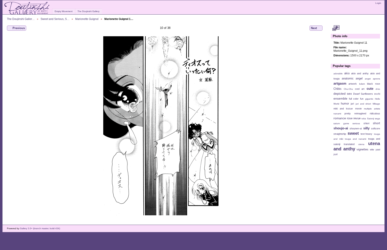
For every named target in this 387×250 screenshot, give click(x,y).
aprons (376, 78)
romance (339, 118)
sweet (353, 133)
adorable (338, 73)
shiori (366, 123)
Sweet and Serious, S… (55, 18)
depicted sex (342, 93)
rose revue (354, 118)
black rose (373, 83)
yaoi (378, 149)
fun (361, 98)
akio (347, 73)
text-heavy (366, 133)
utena (361, 144)
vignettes (362, 149)
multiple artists (372, 108)
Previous (19, 28)
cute (370, 88)
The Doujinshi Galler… (21, 18)
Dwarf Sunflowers (363, 93)
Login (378, 3)
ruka (363, 118)
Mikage (376, 104)
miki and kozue (343, 108)
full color (354, 98)
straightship (339, 133)
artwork (352, 83)
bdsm (362, 84)
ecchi (377, 93)
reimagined (360, 113)
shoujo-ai (340, 128)
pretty (347, 113)
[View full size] (165, 125)
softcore (375, 128)
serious (356, 123)
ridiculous (375, 113)
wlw (372, 149)
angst (368, 78)
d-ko (378, 89)
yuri (335, 154)
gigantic (369, 99)
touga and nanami (355, 139)
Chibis (337, 88)
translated (349, 144)
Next (314, 28)
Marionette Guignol (87, 18)
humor (345, 103)
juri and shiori (363, 104)
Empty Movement (64, 11)
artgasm (339, 83)
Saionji (370, 118)
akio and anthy (359, 73)
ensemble (340, 98)
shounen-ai (356, 128)
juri (352, 103)
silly (366, 128)
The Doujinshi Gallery (88, 11)
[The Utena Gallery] (27, 8)
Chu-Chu (348, 89)
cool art (359, 89)
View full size (336, 28)
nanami (337, 113)
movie (358, 108)
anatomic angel (352, 78)
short (376, 123)
